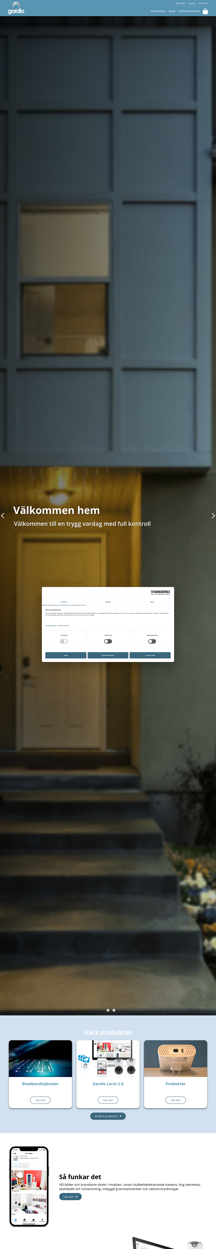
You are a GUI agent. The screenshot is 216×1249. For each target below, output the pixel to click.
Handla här (24, 540)
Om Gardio (203, 3)
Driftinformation (189, 11)
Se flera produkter (106, 1116)
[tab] (102, 1010)
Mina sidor (180, 3)
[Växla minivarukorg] (205, 11)
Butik (172, 11)
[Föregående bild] (3, 515)
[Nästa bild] (213, 515)
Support (191, 3)
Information (158, 11)
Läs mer (40, 1100)
